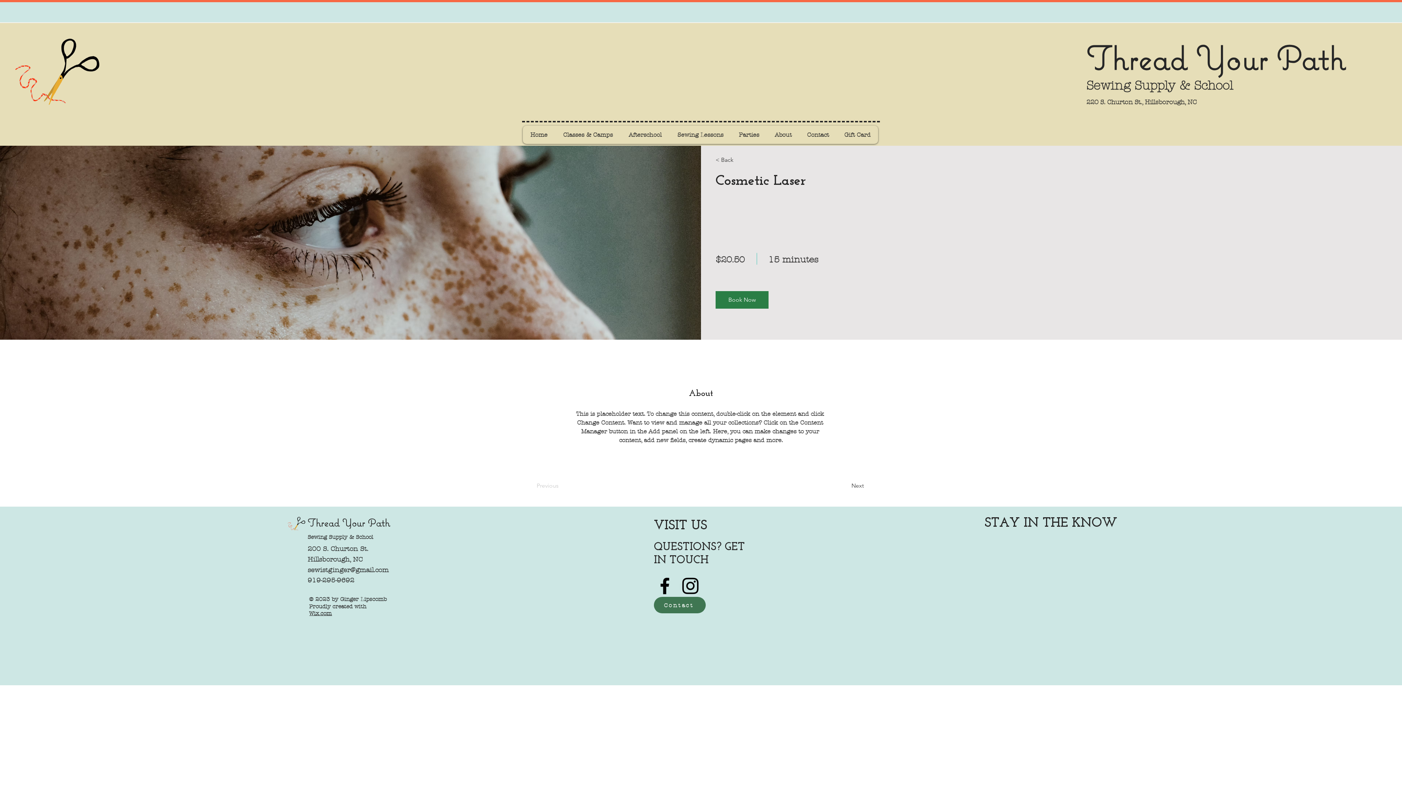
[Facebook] (665, 586)
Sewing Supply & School (341, 537)
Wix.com (320, 613)
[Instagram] (690, 586)
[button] (742, 300)
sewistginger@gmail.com (348, 570)
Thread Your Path (1216, 57)
